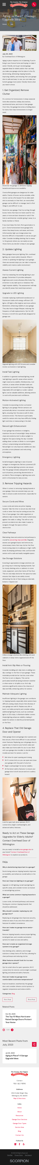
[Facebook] (19, 1144)
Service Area (19, 1127)
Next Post (31, 999)
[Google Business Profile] (15, 1144)
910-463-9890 (19, 1083)
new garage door (26, 849)
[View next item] (12, 1030)
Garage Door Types (19, 1123)
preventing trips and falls (18, 540)
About (19, 1112)
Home (20, 1108)
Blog (13, 994)
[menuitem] (9, 1155)
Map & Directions (20, 1098)
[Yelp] (24, 1144)
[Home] (19, 4)
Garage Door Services (19, 1119)
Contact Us (20, 1135)
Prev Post (7, 999)
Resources (19, 1116)
